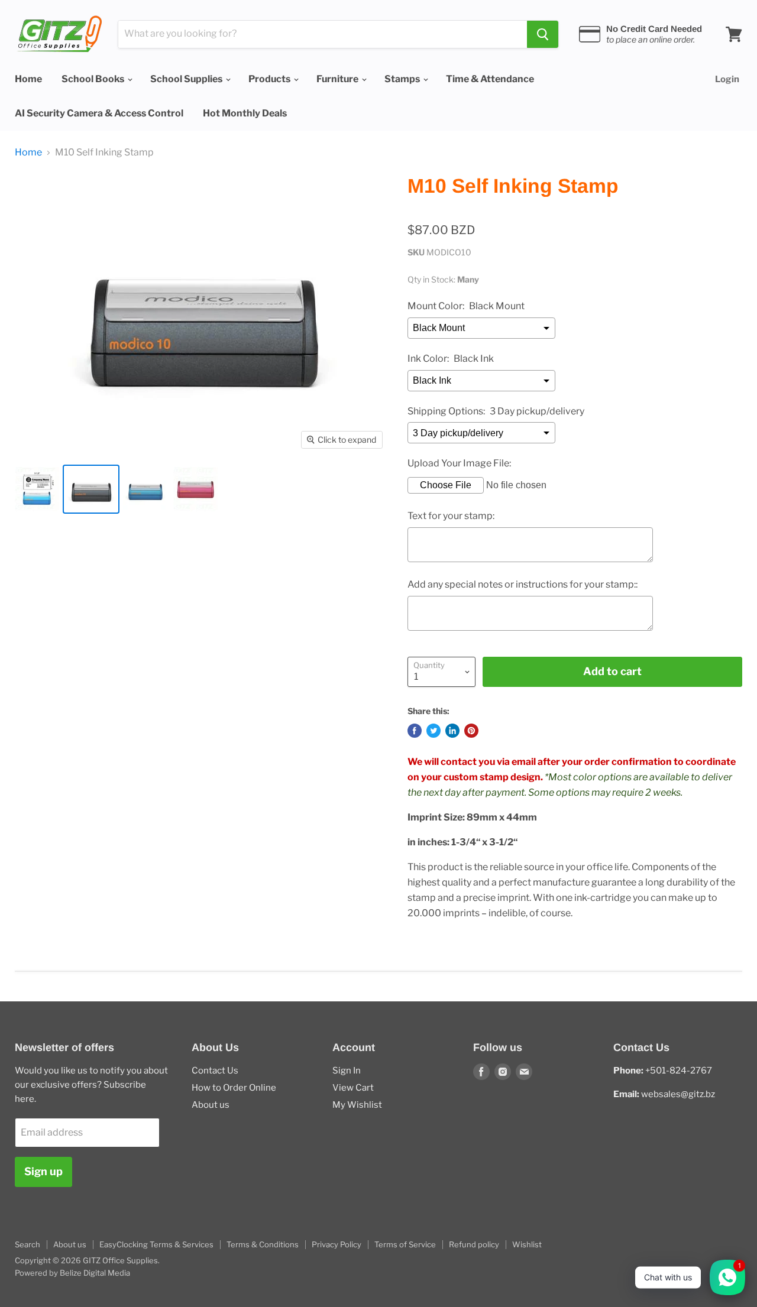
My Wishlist (357, 1105)
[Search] (542, 34)
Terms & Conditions (263, 1244)
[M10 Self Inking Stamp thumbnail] (37, 489)
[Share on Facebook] (414, 731)
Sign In (346, 1070)
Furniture (338, 79)
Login (727, 79)
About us (210, 1105)
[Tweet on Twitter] (433, 731)
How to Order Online (234, 1087)
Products (270, 79)
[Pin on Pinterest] (471, 731)
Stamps (403, 79)
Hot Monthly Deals (245, 113)
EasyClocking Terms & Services (156, 1244)
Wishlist (527, 1244)
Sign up (43, 1171)
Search (27, 1244)
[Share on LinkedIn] (452, 731)
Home (28, 79)
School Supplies (187, 79)
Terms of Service (405, 1244)
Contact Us (215, 1070)
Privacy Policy (336, 1244)
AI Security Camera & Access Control (99, 113)
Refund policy (474, 1244)
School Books (94, 79)
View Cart (353, 1087)
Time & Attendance (490, 79)
